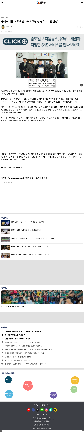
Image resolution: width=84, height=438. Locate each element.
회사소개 (45, 414)
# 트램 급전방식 (28, 385)
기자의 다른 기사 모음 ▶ (7, 182)
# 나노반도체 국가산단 (75, 380)
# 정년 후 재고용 (74, 389)
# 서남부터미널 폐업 (53, 395)
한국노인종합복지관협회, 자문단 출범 (18, 360)
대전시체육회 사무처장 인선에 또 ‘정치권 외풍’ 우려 (22, 342)
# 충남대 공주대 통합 (9, 394)
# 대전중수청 (8, 380)
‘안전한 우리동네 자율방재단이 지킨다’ (18, 357)
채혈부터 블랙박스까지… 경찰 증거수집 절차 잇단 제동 (23, 346)
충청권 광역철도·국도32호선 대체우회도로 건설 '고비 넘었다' (25, 353)
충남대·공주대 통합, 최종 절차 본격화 (17, 338)
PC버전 (38, 414)
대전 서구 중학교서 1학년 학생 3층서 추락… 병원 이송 (23, 331)
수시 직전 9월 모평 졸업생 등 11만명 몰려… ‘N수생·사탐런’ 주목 (26, 364)
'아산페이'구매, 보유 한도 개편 (15, 335)
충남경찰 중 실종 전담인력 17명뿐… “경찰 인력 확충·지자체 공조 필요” (28, 349)
